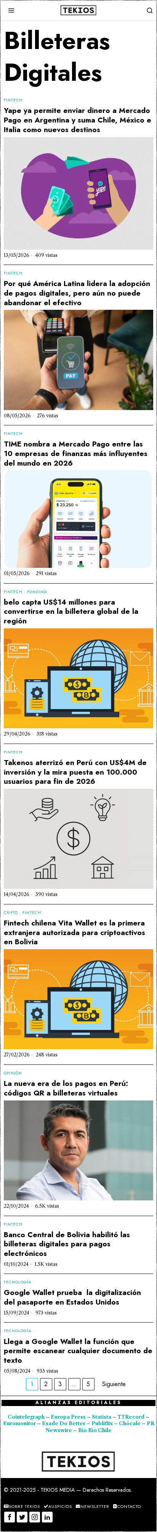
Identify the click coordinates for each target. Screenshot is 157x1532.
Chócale (130, 1423)
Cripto (11, 913)
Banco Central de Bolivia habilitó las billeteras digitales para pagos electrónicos (67, 1244)
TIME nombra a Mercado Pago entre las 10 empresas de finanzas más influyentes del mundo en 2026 (75, 454)
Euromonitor (20, 1423)
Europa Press (68, 1417)
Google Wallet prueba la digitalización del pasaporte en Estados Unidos (72, 1297)
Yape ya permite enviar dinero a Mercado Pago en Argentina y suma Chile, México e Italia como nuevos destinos (77, 120)
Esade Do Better (63, 1423)
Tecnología (18, 1282)
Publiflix (102, 1423)
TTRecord (131, 1417)
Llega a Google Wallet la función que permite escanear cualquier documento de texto (78, 1351)
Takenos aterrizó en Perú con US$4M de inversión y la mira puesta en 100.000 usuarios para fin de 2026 (75, 772)
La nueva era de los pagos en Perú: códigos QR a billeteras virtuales (66, 1088)
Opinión (13, 1073)
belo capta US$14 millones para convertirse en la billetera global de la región (71, 612)
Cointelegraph (26, 1417)
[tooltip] (9, 1517)
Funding (37, 592)
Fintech (13, 100)
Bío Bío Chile (95, 1430)
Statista (102, 1417)
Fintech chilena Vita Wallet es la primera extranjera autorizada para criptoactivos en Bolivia (74, 933)
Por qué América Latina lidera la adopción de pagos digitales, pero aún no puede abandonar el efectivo (77, 293)
